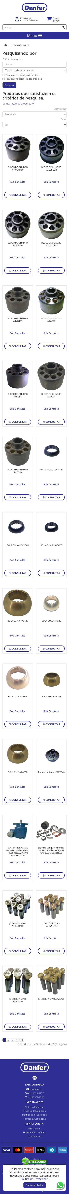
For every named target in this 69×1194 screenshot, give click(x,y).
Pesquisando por (20, 45)
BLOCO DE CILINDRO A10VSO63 (51, 244)
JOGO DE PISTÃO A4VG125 (51, 998)
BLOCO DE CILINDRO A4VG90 (18, 471)
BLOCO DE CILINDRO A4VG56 (18, 395)
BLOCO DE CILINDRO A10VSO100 (18, 168)
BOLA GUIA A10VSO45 (18, 545)
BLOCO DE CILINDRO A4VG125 (18, 319)
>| (22, 1039)
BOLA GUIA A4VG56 (17, 696)
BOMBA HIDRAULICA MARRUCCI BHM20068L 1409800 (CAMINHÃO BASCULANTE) (17, 851)
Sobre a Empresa (34, 1107)
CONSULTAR (18, 194)
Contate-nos (36, 1089)
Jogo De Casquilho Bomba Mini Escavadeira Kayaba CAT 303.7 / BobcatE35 (51, 850)
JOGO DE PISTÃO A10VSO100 (17, 924)
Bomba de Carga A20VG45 (51, 772)
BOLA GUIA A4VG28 (51, 620)
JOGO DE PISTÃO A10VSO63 (17, 1000)
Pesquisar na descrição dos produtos (24, 78)
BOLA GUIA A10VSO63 (51, 545)
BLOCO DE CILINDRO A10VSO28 (51, 168)
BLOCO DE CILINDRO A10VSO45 (18, 244)
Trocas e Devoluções (34, 1110)
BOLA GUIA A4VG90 (17, 772)
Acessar (23, 20)
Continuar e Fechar (35, 1185)
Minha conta (34, 1128)
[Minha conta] (17, 19)
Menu (32, 35)
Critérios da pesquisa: (12, 59)
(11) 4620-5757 (36, 1093)
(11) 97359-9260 (35, 1097)
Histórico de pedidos (34, 1132)
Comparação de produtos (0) (18, 103)
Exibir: (63, 119)
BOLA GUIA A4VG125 (18, 620)
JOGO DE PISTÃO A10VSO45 (51, 924)
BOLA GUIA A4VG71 (51, 696)
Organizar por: (59, 108)
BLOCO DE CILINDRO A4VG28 (51, 319)
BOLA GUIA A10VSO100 (51, 469)
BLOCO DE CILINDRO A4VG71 (51, 395)
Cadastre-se (33, 20)
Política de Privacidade (34, 1114)
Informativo (34, 1136)
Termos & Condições (34, 1118)
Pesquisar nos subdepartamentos (22, 75)
